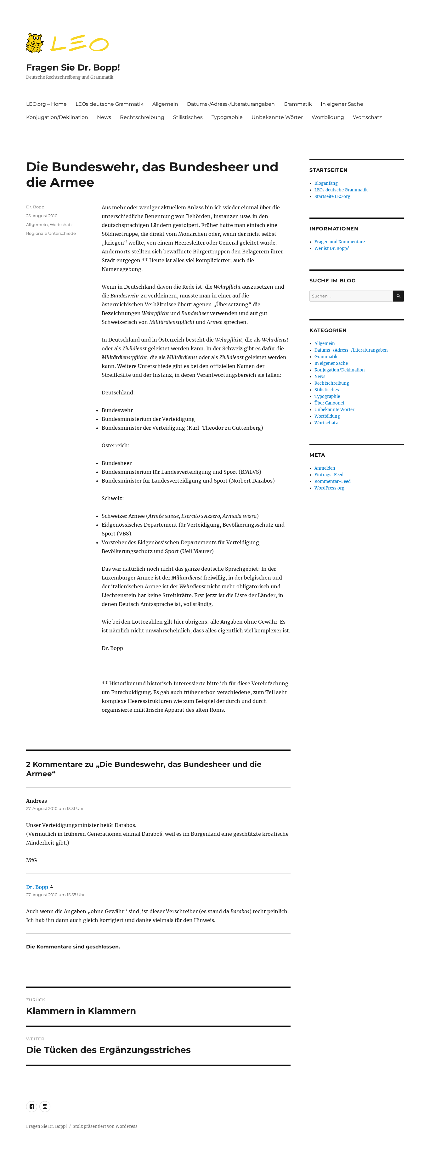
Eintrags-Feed (328, 475)
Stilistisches (188, 117)
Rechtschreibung (142, 117)
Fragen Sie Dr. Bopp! (73, 67)
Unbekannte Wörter (277, 117)
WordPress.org (329, 488)
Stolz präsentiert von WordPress (105, 1126)
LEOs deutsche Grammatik (110, 104)
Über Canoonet (329, 403)
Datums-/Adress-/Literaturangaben (231, 104)
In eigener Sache (342, 104)
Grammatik (298, 104)
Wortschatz (367, 117)
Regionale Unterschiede (51, 233)
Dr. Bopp (35, 206)
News (104, 117)
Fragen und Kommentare (339, 242)
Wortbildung (328, 117)
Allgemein (165, 104)
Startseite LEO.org (332, 196)
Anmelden (324, 468)
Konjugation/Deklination (57, 117)
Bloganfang (326, 183)
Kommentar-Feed (332, 481)
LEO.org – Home (46, 104)
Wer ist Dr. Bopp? (331, 248)
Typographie (227, 117)
